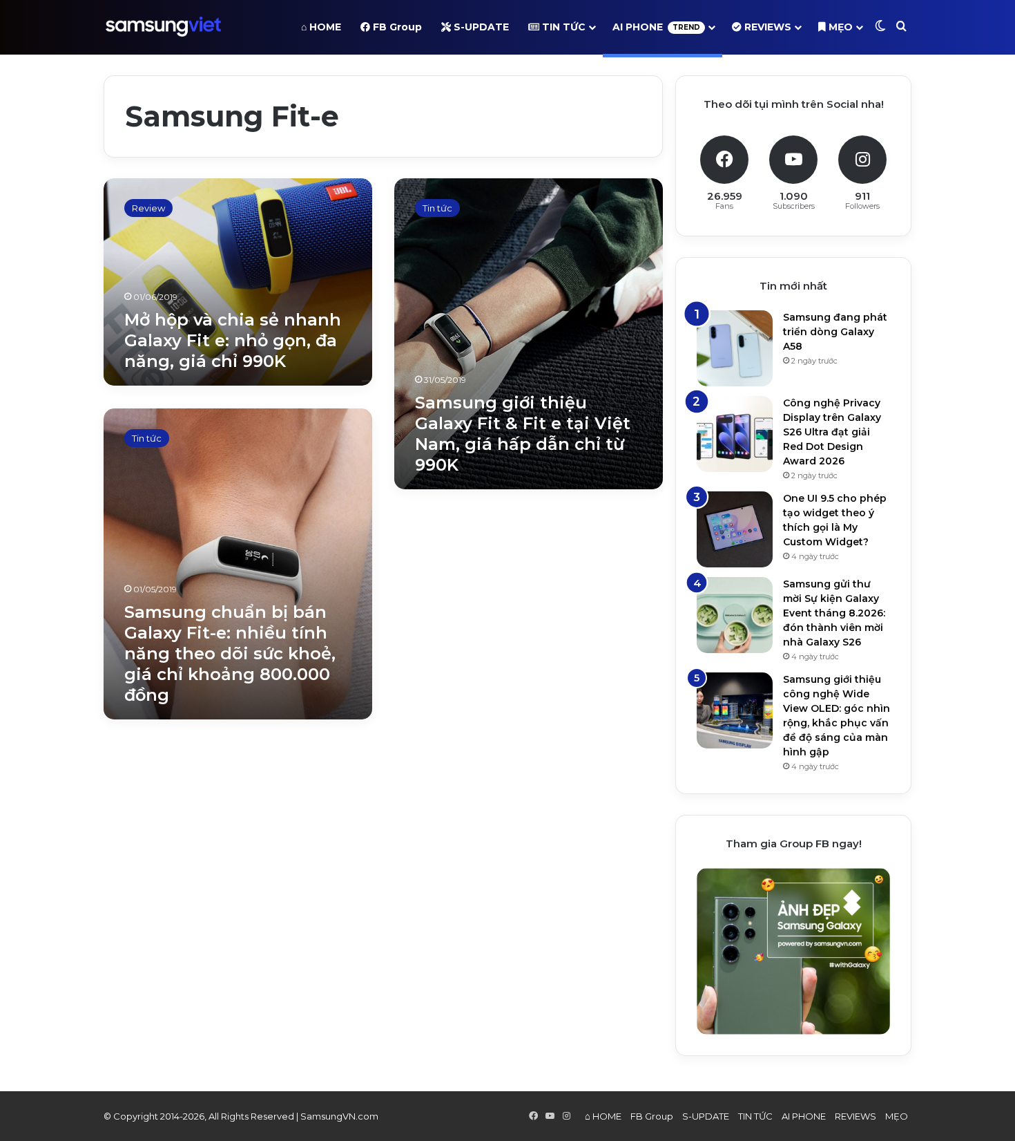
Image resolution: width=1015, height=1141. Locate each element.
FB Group (396, 27)
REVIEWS (766, 27)
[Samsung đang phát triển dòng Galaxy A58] (735, 348)
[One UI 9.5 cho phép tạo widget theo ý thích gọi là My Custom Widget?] (735, 529)
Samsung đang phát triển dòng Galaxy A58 (835, 331)
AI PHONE (656, 27)
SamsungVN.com (339, 1116)
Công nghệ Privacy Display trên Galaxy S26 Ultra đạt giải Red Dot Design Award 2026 (832, 432)
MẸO (839, 27)
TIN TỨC (562, 27)
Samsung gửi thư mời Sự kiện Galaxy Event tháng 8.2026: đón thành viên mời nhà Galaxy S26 (834, 613)
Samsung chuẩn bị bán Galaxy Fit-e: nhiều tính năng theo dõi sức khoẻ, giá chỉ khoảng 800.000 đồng (230, 653)
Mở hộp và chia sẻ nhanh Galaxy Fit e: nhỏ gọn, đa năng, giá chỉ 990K (232, 340)
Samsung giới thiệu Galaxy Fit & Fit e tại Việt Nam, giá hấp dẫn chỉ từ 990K (522, 434)
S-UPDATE (480, 27)
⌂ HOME (321, 27)
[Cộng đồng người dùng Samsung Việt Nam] (163, 27)
